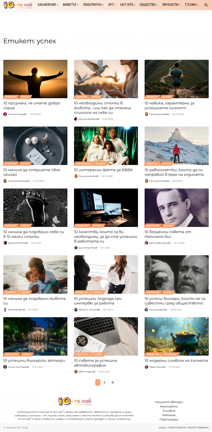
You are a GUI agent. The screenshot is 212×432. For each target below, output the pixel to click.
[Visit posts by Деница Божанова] (76, 119)
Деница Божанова (89, 119)
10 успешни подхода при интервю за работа (98, 301)
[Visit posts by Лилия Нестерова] (5, 367)
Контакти (169, 406)
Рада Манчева (157, 367)
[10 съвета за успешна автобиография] (106, 336)
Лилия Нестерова (18, 367)
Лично (25, 97)
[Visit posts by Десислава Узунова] (146, 243)
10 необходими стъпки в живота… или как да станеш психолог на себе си (102, 108)
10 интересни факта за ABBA (103, 170)
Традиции (170, 354)
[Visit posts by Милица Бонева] (146, 309)
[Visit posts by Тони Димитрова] (146, 114)
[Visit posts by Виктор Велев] (5, 309)
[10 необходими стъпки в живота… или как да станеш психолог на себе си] (106, 79)
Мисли (168, 225)
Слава (168, 292)
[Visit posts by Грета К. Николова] (76, 309)
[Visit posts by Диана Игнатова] (5, 243)
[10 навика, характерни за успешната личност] (177, 79)
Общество (82, 225)
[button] (206, 5)
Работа (97, 225)
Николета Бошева (19, 181)
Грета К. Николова (89, 309)
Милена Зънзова (17, 114)
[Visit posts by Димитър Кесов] (76, 247)
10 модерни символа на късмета (176, 360)
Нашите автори (169, 402)
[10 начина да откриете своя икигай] (35, 146)
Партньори (168, 419)
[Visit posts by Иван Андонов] (76, 371)
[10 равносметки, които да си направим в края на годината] (177, 146)
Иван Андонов (87, 371)
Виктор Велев (16, 309)
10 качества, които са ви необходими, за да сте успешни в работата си (105, 236)
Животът (10, 97)
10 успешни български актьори (34, 360)
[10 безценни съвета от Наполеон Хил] (177, 208)
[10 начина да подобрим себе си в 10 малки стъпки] (35, 208)
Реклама (169, 415)
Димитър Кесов (88, 247)
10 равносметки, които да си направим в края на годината (174, 172)
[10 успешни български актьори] (35, 336)
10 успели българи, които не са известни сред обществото (175, 301)
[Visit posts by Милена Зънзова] (5, 114)
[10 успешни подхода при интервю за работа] (106, 274)
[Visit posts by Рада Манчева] (146, 367)
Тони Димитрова (159, 114)
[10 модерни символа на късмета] (177, 336)
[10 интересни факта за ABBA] (106, 146)
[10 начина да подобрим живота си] (35, 274)
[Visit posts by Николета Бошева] (5, 181)
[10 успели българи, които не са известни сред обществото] (177, 274)
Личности (153, 225)
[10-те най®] (17, 5)
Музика (100, 163)
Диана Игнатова (18, 243)
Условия (169, 411)
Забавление (83, 163)
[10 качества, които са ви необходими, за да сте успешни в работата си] (106, 208)
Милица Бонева (158, 309)
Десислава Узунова (160, 243)
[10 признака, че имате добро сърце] (35, 79)
